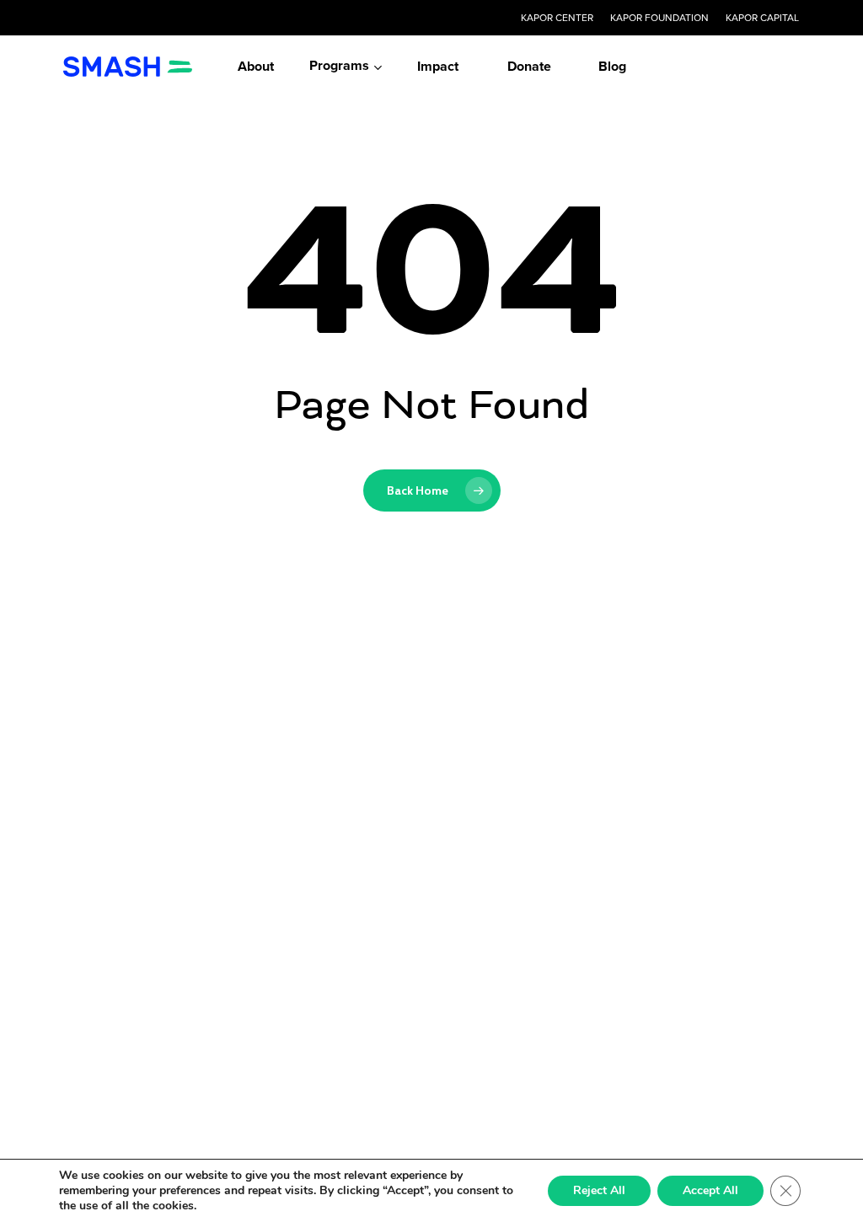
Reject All (599, 1190)
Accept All (710, 1190)
